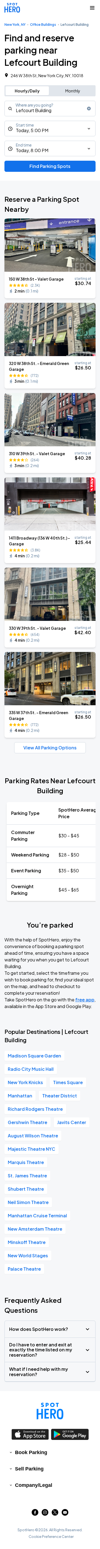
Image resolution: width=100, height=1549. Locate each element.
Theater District (59, 1096)
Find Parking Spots (50, 166)
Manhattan (20, 1096)
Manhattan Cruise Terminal (37, 1215)
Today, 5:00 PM (32, 130)
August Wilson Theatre (33, 1136)
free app (84, 1000)
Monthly (72, 90)
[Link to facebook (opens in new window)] (35, 1514)
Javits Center (71, 1122)
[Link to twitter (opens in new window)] (55, 1514)
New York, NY (15, 24)
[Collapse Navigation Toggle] (92, 7)
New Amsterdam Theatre (35, 1229)
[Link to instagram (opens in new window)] (45, 1514)
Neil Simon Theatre (28, 1202)
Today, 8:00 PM (32, 150)
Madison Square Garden (34, 1056)
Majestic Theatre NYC (31, 1149)
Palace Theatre (24, 1269)
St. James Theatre (27, 1175)
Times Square (68, 1082)
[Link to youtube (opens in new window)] (65, 1514)
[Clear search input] (89, 108)
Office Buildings (43, 24)
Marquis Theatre (26, 1162)
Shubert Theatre (26, 1189)
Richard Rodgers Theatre (35, 1109)
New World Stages (28, 1255)
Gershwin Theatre (27, 1122)
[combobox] (50, 108)
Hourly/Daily (27, 90)
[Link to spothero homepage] (50, 1411)
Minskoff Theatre (27, 1242)
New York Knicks (25, 1082)
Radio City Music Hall (31, 1069)
